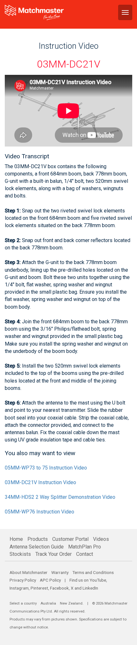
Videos (101, 539)
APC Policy (50, 580)
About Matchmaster (28, 572)
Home (16, 539)
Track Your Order (53, 554)
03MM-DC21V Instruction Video (40, 482)
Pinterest (39, 588)
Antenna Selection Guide (37, 547)
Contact (84, 554)
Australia (48, 603)
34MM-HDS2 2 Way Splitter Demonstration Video (60, 497)
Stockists (20, 554)
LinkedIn (90, 588)
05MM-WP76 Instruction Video (39, 512)
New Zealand (71, 603)
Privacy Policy (23, 580)
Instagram (19, 588)
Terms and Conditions (93, 572)
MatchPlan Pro (84, 547)
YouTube (98, 580)
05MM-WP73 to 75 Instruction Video (46, 468)
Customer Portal (70, 539)
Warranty (59, 572)
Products (37, 539)
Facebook (59, 588)
